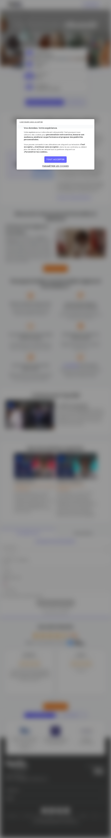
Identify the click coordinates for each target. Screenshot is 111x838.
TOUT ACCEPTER (55, 159)
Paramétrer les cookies (55, 166)
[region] (55, 144)
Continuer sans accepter (31, 122)
